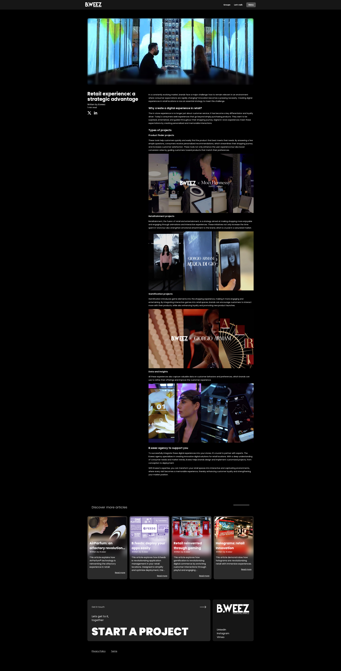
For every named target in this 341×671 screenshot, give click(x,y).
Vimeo (220, 637)
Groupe (227, 4)
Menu (251, 4)
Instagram (223, 633)
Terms (114, 651)
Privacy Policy (99, 651)
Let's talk (238, 4)
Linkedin (221, 629)
